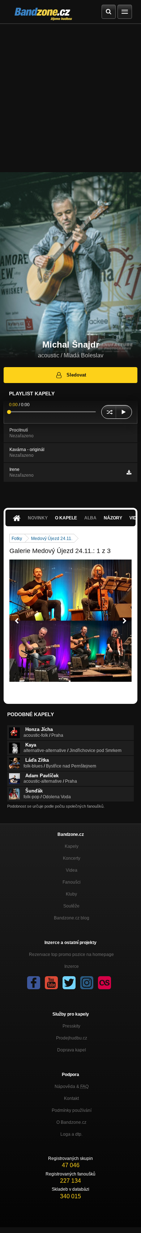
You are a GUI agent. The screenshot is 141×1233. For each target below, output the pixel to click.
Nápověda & (72, 1086)
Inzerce (71, 966)
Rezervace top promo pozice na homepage (71, 954)
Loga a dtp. (71, 1134)
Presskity (71, 1026)
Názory (113, 517)
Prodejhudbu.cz (71, 1038)
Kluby (71, 894)
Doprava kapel (71, 1050)
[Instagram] (86, 982)
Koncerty (71, 858)
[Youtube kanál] (51, 982)
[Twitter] (69, 982)
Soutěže (71, 906)
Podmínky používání (71, 1110)
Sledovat (76, 375)
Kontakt (71, 1098)
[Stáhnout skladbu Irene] (129, 472)
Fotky (17, 538)
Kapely (71, 846)
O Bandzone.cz (71, 1122)
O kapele (66, 517)
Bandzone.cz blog (71, 918)
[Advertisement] (70, 98)
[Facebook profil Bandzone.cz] (33, 982)
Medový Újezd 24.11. (51, 538)
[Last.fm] (104, 982)
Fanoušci (72, 882)
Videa (71, 870)
